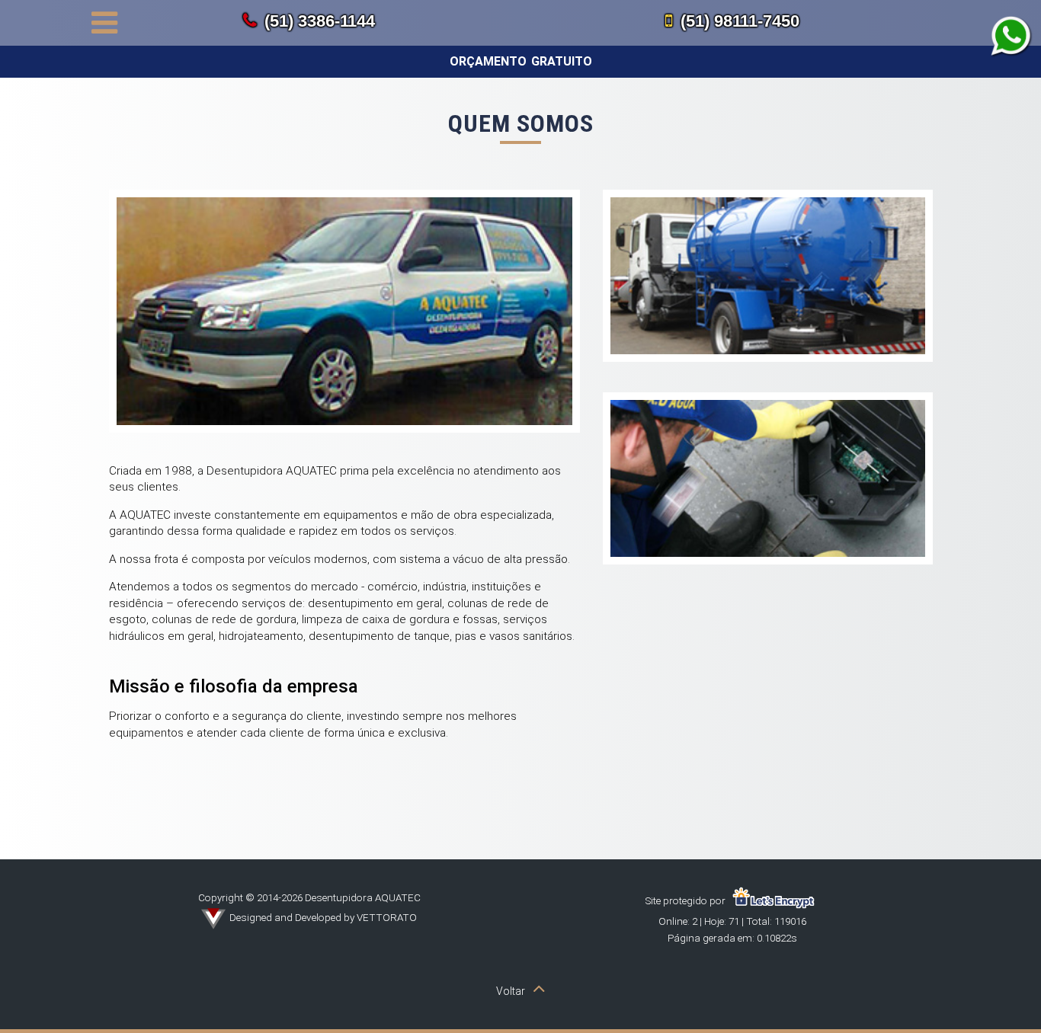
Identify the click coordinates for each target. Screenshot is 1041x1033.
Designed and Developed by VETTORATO (323, 917)
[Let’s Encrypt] (773, 900)
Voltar (510, 991)
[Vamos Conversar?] (1011, 37)
